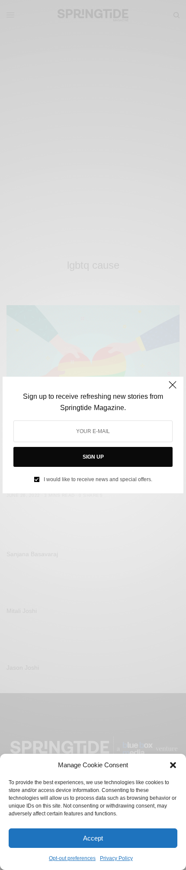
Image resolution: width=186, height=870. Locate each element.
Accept (93, 838)
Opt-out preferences (72, 858)
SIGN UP (93, 457)
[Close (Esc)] (172, 388)
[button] (173, 765)
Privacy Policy (116, 858)
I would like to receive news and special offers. (98, 479)
